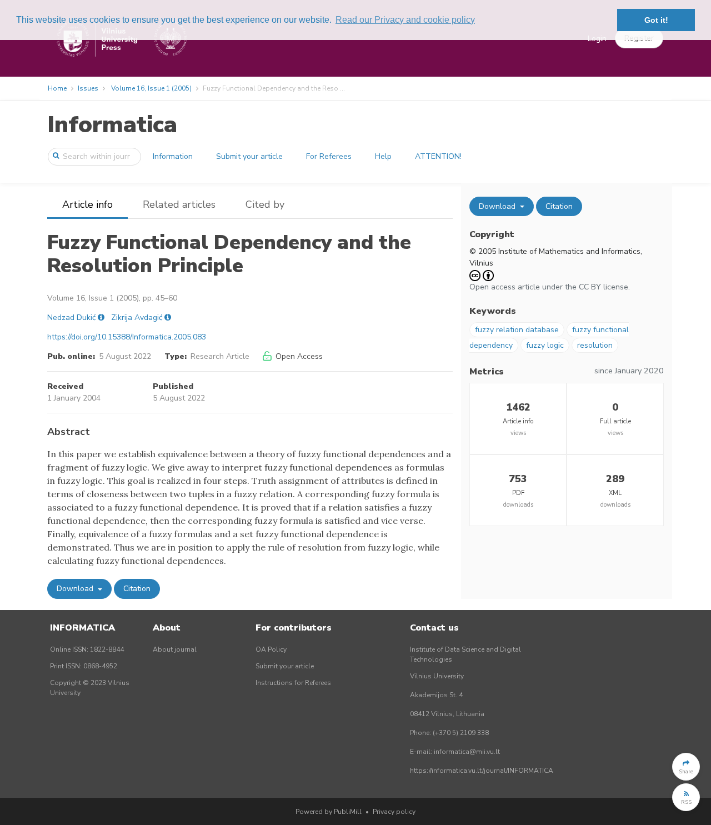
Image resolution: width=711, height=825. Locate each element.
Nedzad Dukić (71, 317)
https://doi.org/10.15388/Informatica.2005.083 (126, 337)
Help (383, 156)
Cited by (265, 204)
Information (173, 156)
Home (57, 88)
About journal (175, 649)
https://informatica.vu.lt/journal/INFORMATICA (481, 770)
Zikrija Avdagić (136, 317)
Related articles (179, 204)
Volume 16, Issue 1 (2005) (151, 88)
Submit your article (249, 156)
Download (76, 588)
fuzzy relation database (517, 329)
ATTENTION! (438, 156)
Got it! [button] (656, 20)
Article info (87, 204)
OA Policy (271, 649)
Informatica (112, 125)
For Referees (329, 156)
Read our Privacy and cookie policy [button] (405, 19)
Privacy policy (394, 811)
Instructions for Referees (293, 682)
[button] (686, 767)
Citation (137, 588)
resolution (595, 345)
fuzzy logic (545, 345)
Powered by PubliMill (329, 811)
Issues (88, 88)
